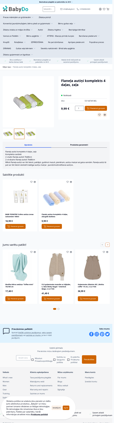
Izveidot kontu (91, 381)
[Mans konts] (100, 9)
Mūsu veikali (63, 385)
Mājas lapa (7, 67)
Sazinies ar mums (37, 393)
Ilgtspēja (61, 389)
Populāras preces (96, 42)
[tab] (54, 309)
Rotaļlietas (18, 42)
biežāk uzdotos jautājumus (29, 332)
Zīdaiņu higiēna (54, 30)
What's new (7, 377)
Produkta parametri (79, 145)
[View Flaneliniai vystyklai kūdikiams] (30, 134)
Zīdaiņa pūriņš (45, 17)
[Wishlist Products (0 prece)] (104, 9)
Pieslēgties (89, 377)
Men (4, 385)
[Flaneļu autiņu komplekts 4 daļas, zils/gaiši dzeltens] (56, 196)
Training (6, 393)
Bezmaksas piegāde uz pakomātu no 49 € (55, 2)
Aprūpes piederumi (76, 42)
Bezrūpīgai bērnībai (77, 30)
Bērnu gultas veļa (65, 23)
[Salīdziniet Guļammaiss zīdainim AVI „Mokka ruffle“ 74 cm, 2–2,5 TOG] (107, 251)
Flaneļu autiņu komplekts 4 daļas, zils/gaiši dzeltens (55, 215)
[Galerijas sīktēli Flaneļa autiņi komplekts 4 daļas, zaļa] (19, 134)
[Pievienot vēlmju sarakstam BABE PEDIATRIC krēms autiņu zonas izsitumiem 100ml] (31, 181)
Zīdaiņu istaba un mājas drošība (16, 30)
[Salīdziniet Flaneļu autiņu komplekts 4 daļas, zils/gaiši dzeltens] (70, 181)
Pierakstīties (89, 359)
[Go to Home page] (15, 9)
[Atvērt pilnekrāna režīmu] (28, 101)
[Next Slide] (107, 245)
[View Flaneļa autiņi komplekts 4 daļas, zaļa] (8, 134)
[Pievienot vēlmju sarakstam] (99, 115)
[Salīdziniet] (105, 115)
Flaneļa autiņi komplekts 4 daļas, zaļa (27, 67)
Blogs (60, 381)
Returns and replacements (41, 385)
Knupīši (6, 42)
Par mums (62, 377)
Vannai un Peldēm (10, 36)
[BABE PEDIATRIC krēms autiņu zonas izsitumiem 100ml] (20, 196)
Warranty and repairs (39, 389)
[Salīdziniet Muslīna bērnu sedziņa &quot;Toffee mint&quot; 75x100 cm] (34, 251)
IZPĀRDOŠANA (37, 42)
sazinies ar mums (33, 335)
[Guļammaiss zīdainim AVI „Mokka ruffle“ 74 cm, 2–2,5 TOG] (92, 266)
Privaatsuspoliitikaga (43, 361)
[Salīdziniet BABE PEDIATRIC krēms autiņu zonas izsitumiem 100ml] (34, 181)
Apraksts (28, 145)
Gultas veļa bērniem (24, 48)
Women (6, 381)
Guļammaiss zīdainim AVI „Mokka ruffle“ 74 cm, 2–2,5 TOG (91, 285)
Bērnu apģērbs (32, 36)
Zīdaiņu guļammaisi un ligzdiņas (16, 54)
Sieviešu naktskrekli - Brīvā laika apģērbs (58, 48)
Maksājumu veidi (37, 381)
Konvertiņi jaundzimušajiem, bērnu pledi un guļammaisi (26, 23)
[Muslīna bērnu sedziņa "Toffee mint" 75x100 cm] (20, 266)
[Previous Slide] (102, 245)
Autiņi (40, 30)
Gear (5, 389)
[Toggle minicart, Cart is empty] (108, 9)
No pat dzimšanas (55, 42)
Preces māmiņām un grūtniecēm (17, 17)
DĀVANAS (7, 48)
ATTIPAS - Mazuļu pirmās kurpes (60, 36)
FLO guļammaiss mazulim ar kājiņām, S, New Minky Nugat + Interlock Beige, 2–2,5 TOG (56, 286)
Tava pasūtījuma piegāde (40, 377)
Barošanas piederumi (88, 36)
